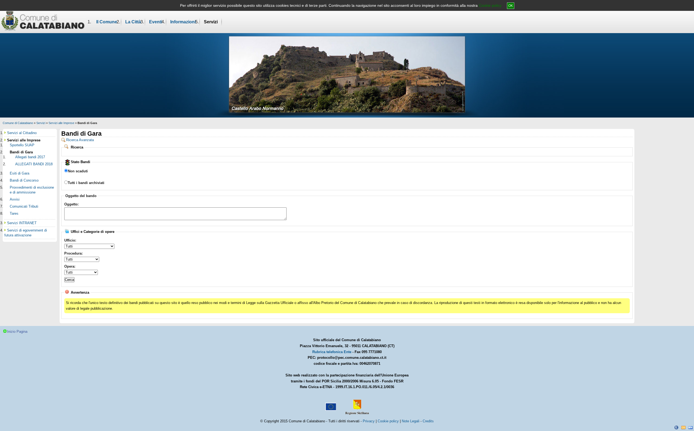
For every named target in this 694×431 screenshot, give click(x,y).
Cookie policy (490, 5)
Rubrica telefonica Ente (331, 352)
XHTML (690, 427)
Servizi (211, 22)
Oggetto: (71, 204)
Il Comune (106, 22)
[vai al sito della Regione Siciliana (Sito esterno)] (356, 404)
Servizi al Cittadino (22, 133)
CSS (683, 427)
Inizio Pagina (17, 331)
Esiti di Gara (19, 173)
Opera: (69, 266)
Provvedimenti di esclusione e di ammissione (32, 189)
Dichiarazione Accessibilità (676, 427)
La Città (133, 22)
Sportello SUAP (22, 145)
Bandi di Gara (21, 152)
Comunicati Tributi (24, 206)
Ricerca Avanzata (80, 140)
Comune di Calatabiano (18, 123)
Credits (428, 421)
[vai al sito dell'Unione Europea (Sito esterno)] (330, 404)
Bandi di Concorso (24, 180)
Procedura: (73, 253)
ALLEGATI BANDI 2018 (34, 164)
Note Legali (410, 421)
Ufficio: (70, 240)
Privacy (369, 421)
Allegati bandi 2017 (30, 157)
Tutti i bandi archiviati (86, 183)
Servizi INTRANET (22, 223)
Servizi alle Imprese (61, 123)
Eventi (155, 22)
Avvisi (15, 199)
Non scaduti (78, 171)
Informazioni (183, 22)
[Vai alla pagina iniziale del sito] (43, 20)
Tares (14, 213)
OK (510, 6)
